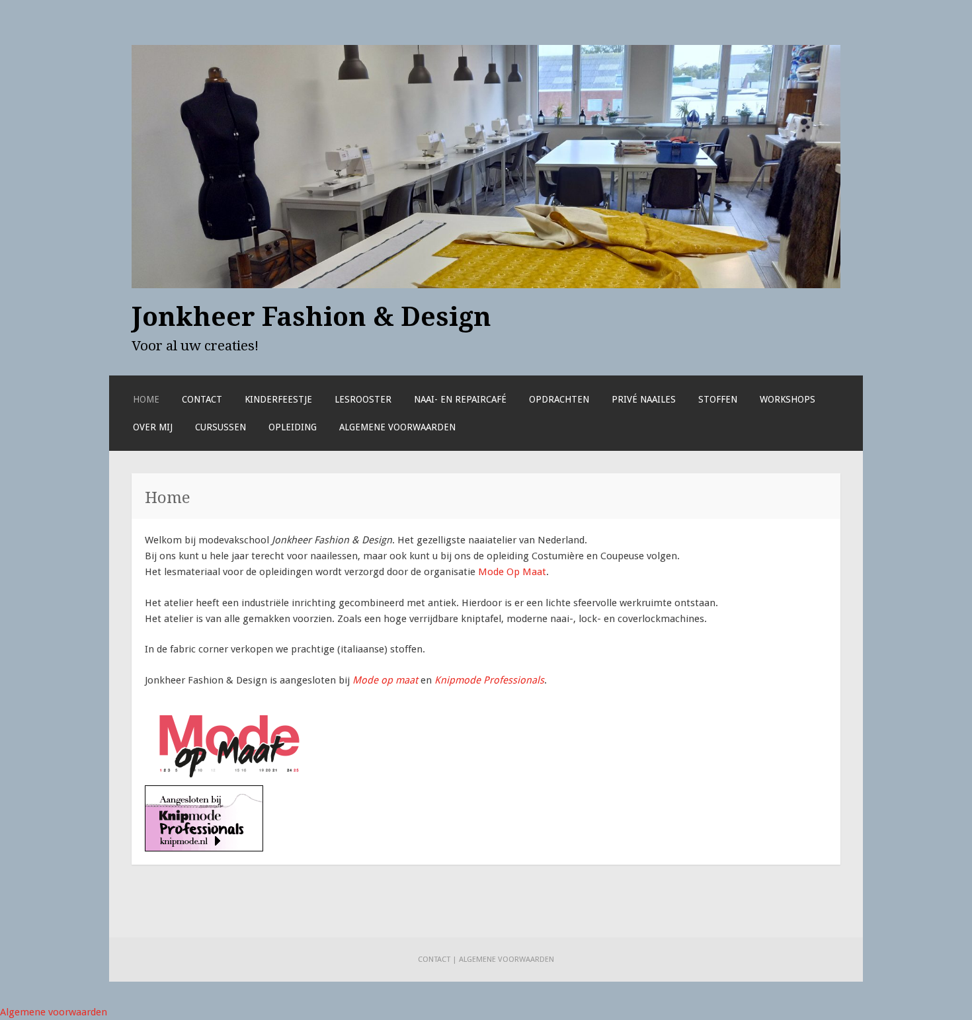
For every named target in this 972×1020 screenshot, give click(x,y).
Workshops (787, 399)
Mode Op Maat (512, 572)
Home (146, 399)
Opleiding (292, 427)
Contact (202, 399)
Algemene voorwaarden (397, 427)
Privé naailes (644, 399)
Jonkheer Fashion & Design (311, 316)
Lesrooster (363, 399)
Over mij (153, 427)
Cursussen (220, 427)
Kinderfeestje (278, 399)
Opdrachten (559, 399)
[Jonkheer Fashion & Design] (486, 285)
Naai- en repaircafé (460, 399)
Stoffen (717, 399)
